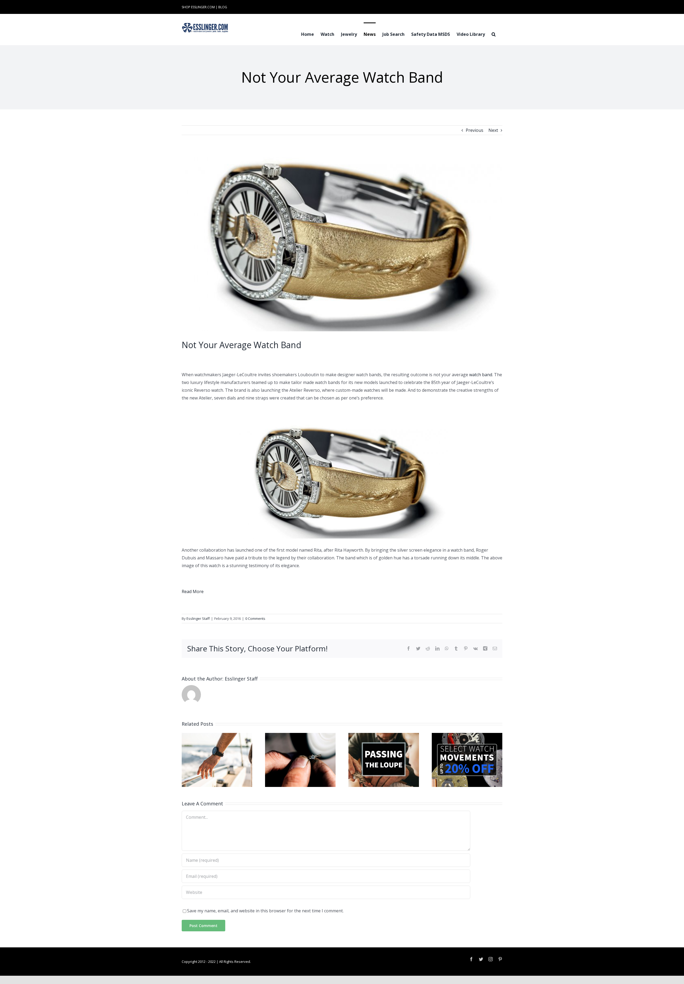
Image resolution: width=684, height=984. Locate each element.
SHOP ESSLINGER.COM (198, 7)
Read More (193, 591)
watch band (480, 375)
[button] (494, 33)
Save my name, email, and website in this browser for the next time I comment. (265, 911)
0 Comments (255, 618)
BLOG (222, 7)
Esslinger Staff (198, 618)
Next (493, 130)
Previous (474, 130)
